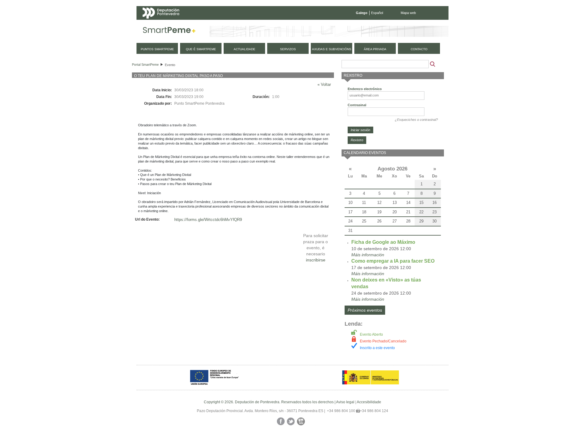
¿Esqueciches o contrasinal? (416, 119)
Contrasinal (357, 105)
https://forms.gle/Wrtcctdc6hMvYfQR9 (208, 219)
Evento (170, 65)
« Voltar (324, 84)
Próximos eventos (365, 310)
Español (377, 13)
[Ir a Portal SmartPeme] (169, 31)
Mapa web (408, 13)
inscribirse (315, 259)
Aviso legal (345, 402)
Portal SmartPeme (145, 64)
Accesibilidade (369, 402)
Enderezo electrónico (365, 89)
